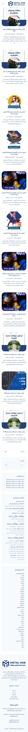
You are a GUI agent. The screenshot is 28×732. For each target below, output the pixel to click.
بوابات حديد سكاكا (14, 518)
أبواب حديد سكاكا (14, 505)
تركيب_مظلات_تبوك (20, 526)
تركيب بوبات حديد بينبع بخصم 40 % (15, 479)
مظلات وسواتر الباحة (20, 555)
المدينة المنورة (20, 607)
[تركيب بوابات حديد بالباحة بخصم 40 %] (14, 342)
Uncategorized (10, 157)
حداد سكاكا (18, 534)
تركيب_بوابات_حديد (15, 523)
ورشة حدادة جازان (14, 557)
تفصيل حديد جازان (21, 532)
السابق (22, 451)
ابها (23, 575)
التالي (5, 451)
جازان (22, 617)
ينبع (23, 647)
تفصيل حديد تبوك (13, 530)
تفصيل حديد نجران (14, 532)
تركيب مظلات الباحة (20, 530)
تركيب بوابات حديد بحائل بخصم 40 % (15, 487)
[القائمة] (3, 3)
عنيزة (22, 639)
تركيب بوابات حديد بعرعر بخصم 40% (15, 485)
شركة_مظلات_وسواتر (17, 547)
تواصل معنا (14, 696)
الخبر (12, 396)
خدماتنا (14, 690)
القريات (22, 599)
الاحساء (11, 434)
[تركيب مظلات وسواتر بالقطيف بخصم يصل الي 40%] (14, 59)
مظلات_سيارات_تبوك (20, 549)
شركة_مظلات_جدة (12, 544)
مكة (23, 643)
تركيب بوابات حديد (18, 528)
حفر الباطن (21, 627)
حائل (23, 623)
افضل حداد (9, 508)
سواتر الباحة (15, 542)
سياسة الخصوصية (14, 698)
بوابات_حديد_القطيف (18, 513)
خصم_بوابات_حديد (16, 537)
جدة (23, 619)
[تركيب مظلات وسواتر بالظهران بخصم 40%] (14, 17)
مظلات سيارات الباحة (12, 553)
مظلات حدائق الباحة (20, 553)
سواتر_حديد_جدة (21, 542)
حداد (7, 116)
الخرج (22, 587)
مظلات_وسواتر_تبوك (20, 551)
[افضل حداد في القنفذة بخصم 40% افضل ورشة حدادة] (14, 140)
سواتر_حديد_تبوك (12, 540)
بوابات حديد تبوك (21, 518)
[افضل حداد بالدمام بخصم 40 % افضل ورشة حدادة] (14, 221)
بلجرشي (10, 278)
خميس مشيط (20, 629)
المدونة (14, 694)
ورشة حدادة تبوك (20, 557)
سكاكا (22, 633)
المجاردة (10, 116)
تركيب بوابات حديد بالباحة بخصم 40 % (14, 354)
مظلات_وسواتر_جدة (12, 551)
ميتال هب (13, 555)
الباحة (12, 357)
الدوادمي (10, 318)
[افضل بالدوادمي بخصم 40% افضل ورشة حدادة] (14, 301)
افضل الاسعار (18, 508)
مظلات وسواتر (8, 34)
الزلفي (22, 595)
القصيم (22, 601)
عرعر (22, 637)
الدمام (10, 238)
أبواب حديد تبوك (21, 505)
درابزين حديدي (20, 540)
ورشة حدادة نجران (20, 559)
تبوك (22, 613)
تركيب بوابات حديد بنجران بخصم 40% (15, 483)
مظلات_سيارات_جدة (12, 549)
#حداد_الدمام (20, 501)
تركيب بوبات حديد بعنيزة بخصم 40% (15, 481)
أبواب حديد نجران (8, 505)
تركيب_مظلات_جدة (12, 526)
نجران (22, 645)
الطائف (22, 597)
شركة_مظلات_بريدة (20, 544)
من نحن (14, 692)
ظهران (12, 34)
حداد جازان (22, 534)
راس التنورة (8, 197)
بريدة (22, 609)
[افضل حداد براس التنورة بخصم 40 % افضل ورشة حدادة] (14, 180)
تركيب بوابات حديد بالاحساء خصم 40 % (14, 432)
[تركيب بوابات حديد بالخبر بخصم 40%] (14, 380)
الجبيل (22, 581)
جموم (22, 621)
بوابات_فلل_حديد (16, 516)
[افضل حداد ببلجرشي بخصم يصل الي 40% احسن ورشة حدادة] (14, 261)
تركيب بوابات (7, 357)
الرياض (22, 593)
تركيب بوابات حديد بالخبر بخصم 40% (14, 393)
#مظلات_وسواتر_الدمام (16, 503)
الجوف (22, 583)
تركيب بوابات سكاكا (9, 528)
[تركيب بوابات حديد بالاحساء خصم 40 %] (14, 419)
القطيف (12, 76)
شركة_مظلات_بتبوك (9, 542)
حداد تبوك (8, 532)
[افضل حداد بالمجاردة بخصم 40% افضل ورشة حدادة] (14, 99)
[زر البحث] (6, 465)
